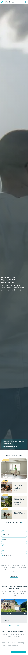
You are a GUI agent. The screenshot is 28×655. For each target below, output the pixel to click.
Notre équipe (14, 576)
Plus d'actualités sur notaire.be (13, 522)
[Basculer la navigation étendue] (25, 2)
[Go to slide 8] (17, 625)
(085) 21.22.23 (7, 444)
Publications (7, 530)
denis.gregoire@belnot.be (10, 446)
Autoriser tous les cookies (18, 652)
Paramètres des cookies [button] (7, 648)
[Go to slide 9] (18, 625)
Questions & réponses (9, 545)
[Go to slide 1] (9, 625)
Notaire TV (6, 534)
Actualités (6, 539)
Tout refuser (6, 652)
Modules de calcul (8, 555)
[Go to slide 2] (10, 625)
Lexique (6, 550)
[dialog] (14, 646)
